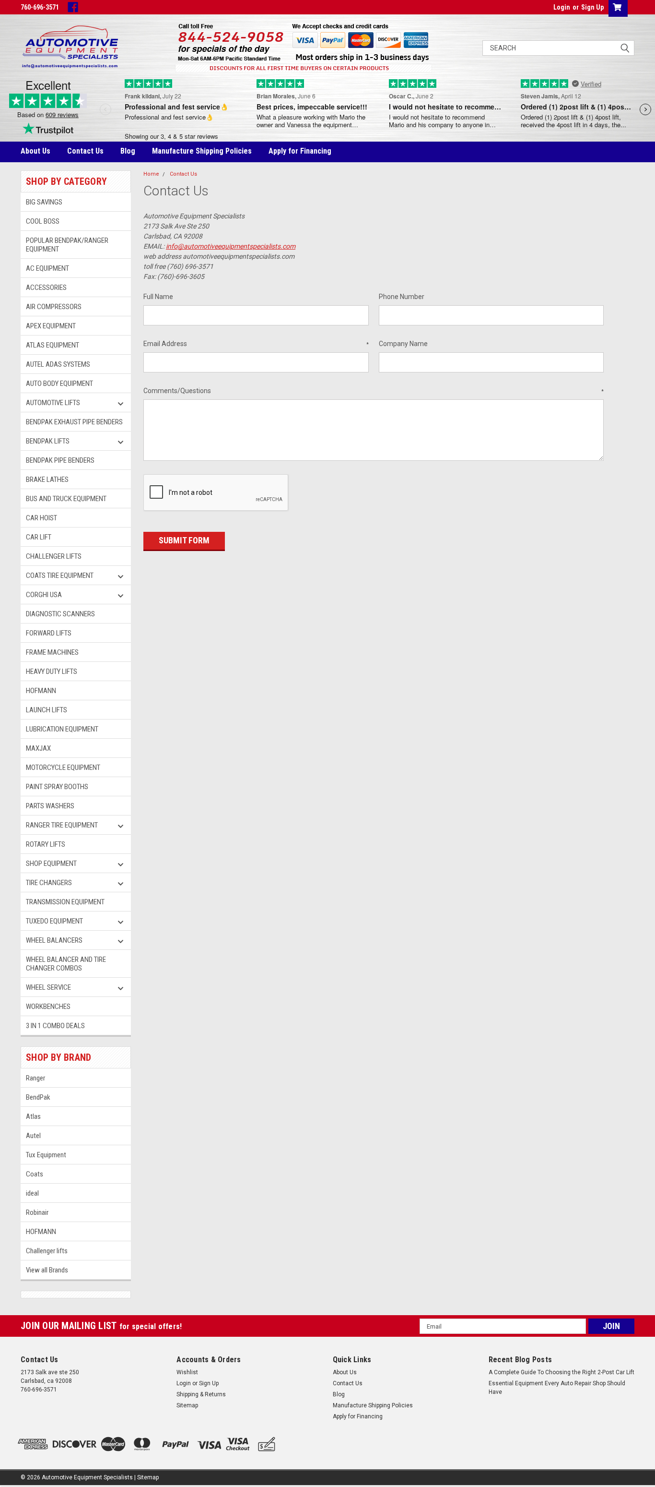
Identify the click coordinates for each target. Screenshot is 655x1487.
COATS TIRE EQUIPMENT (60, 575)
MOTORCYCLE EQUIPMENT (63, 767)
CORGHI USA (44, 594)
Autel (33, 1135)
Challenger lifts (47, 1251)
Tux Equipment (46, 1155)
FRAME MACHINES (52, 652)
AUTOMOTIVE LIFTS (53, 402)
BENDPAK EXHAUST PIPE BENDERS (74, 422)
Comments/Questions (373, 391)
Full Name (158, 296)
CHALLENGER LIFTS (54, 556)
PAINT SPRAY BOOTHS (57, 786)
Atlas (33, 1116)
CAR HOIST (41, 518)
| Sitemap (146, 1477)
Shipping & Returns (201, 1394)
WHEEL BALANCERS (54, 940)
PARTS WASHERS (50, 806)
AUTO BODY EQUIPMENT (59, 383)
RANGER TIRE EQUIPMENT (62, 825)
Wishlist (187, 1372)
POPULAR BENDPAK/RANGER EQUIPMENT (67, 244)
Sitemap (187, 1405)
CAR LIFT (38, 537)
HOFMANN (41, 690)
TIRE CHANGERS (49, 882)
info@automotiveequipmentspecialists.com (230, 246)
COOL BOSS (42, 221)
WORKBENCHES (49, 1006)
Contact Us (85, 151)
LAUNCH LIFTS (46, 710)
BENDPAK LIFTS (48, 441)
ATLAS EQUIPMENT (52, 345)
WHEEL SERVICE (48, 987)
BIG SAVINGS (44, 202)
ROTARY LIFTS (45, 844)
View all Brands (47, 1270)
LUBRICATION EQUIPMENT (62, 729)
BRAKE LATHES (47, 479)
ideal (32, 1193)
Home (151, 174)
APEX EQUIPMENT (51, 326)
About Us (35, 151)
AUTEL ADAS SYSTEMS (58, 364)
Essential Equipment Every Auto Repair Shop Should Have (557, 1387)
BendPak (38, 1097)
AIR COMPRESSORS (54, 306)
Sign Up (592, 7)
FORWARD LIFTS (48, 633)
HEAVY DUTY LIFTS (51, 671)
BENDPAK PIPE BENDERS (60, 460)
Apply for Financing (300, 151)
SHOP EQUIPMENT (51, 863)
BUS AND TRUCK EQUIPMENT (66, 498)
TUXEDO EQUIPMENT (54, 921)
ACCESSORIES (46, 287)
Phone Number (401, 296)
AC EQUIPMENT (47, 268)
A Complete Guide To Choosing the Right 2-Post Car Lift (561, 1372)
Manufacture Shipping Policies (202, 151)
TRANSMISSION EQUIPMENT (65, 902)
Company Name (403, 344)
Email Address (256, 344)
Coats (34, 1174)
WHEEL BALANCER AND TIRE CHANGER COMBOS (66, 963)
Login (561, 7)
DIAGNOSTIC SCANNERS (60, 614)
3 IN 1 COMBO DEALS (55, 1025)
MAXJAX (38, 748)
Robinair (37, 1212)
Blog (127, 151)
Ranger (35, 1078)
